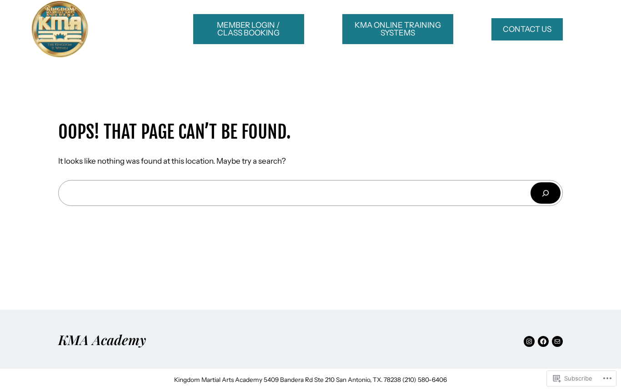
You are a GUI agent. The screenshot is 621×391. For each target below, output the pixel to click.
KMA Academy (102, 339)
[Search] (546, 193)
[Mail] (557, 341)
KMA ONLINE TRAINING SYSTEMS (398, 28)
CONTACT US (527, 29)
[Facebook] (543, 341)
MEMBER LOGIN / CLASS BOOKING (248, 28)
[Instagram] (529, 341)
